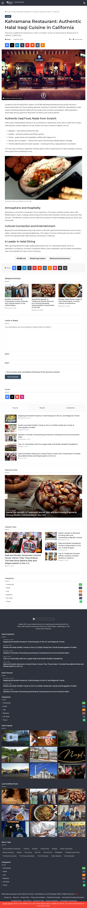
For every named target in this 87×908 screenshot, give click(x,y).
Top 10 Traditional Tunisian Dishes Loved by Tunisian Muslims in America (69, 556)
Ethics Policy (27, 901)
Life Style (9, 598)
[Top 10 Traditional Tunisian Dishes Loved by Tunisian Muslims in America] (51, 556)
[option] (43, 496)
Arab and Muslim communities (11, 849)
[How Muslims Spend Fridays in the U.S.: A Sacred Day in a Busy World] (71, 771)
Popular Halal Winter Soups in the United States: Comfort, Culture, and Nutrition (70, 301)
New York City (48, 852)
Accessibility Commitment (68, 901)
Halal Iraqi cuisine (38, 258)
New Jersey (28, 852)
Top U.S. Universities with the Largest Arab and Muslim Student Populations (48, 444)
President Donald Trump (72, 852)
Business (9, 594)
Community (10, 584)
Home (8, 12)
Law (7, 591)
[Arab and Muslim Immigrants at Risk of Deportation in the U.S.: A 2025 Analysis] (51, 546)
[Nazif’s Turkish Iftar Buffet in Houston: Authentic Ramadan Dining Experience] (71, 754)
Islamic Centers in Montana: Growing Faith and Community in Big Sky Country (70, 535)
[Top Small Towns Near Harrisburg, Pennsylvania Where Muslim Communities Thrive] (43, 754)
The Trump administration (27, 856)
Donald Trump (45, 849)
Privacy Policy (25, 897)
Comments (70, 408)
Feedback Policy (16, 901)
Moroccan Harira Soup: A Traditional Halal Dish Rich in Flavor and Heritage (42, 515)
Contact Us (7, 897)
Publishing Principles (53, 897)
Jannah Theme (7, 903)
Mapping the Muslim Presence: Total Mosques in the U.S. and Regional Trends (48, 416)
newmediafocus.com (41, 894)
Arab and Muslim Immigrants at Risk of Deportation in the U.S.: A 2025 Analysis (69, 545)
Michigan (54, 849)
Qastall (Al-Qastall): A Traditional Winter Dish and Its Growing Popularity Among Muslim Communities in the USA (43, 303)
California (22, 258)
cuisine (29, 251)
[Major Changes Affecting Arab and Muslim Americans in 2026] (71, 813)
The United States (43, 856)
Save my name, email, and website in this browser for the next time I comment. (33, 372)
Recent (42, 408)
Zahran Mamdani (56, 856)
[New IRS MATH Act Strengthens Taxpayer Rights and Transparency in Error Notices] (43, 829)
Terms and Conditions (38, 897)
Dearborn (35, 849)
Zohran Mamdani (69, 856)
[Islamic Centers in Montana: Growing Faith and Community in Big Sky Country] (51, 536)
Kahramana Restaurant (60, 258)
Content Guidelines (52, 901)
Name (7, 354)
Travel (8, 601)
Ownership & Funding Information (73, 897)
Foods (14, 12)
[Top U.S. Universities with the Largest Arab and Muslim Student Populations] (11, 447)
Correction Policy (38, 901)
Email (7, 363)
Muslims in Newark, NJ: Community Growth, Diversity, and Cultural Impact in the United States (16, 302)
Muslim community (8, 852)
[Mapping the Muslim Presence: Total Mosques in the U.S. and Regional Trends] (11, 419)
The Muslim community (10, 856)
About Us (16, 897)
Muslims (19, 852)
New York (38, 852)
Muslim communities (66, 849)
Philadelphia (58, 852)
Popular (15, 408)
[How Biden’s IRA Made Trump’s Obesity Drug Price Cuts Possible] (43, 738)
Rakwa (8, 39)
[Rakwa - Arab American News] (17, 2)
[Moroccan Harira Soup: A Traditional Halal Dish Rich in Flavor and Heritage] (15, 813)
